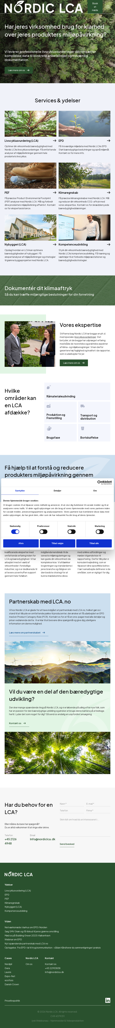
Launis (8, 972)
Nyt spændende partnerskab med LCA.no (26, 943)
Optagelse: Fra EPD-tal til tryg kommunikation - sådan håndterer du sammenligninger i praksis (53, 947)
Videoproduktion (75, 1020)
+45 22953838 (52, 968)
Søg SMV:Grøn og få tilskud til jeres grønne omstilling (32, 931)
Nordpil (8, 964)
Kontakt (49, 958)
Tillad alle (94, 543)
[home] (44, 7)
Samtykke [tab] (20, 490)
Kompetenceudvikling (16, 910)
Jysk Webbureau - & (57, 1020)
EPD (101, 613)
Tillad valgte (57, 543)
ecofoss (9, 980)
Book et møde (95, 7)
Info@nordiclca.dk (42, 839)
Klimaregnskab (12, 902)
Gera (7, 968)
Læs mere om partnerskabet (25, 632)
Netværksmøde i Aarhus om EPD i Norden (26, 927)
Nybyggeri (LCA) (13, 906)
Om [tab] (95, 490)
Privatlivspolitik (12, 1000)
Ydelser (9, 884)
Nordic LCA (32, 958)
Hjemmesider (57, 1020)
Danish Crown (12, 984)
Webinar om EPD (13, 939)
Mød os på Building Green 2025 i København (27, 935)
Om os (29, 964)
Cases (8, 958)
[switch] (43, 531)
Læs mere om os (16, 70)
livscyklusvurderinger (85, 336)
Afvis (21, 543)
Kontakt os (15, 723)
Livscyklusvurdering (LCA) (18, 890)
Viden (8, 921)
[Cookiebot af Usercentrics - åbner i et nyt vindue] (99, 482)
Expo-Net (10, 976)
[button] (107, 6)
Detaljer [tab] (57, 490)
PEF (7, 898)
